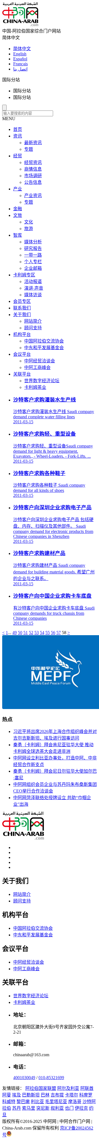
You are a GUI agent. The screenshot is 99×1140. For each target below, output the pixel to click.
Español (20, 58)
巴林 (45, 1095)
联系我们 (22, 308)
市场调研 (33, 175)
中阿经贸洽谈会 (39, 361)
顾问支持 (33, 327)
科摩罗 (85, 1095)
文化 (28, 222)
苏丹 (16, 1108)
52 (31, 632)
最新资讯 (33, 142)
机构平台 (22, 334)
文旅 (17, 215)
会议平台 (22, 354)
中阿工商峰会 (37, 367)
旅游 (28, 228)
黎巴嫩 (23, 1101)
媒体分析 (33, 241)
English (19, 54)
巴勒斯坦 (31, 1095)
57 (58, 632)
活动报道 (33, 281)
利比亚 (37, 1101)
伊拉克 (81, 1108)
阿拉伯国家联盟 (40, 1088)
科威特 (8, 1101)
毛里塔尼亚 (56, 1101)
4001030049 (24, 1077)
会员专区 (22, 301)
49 (14, 632)
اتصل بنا (20, 69)
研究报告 (33, 248)
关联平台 (22, 374)
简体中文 (22, 48)
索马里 (28, 1108)
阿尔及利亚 (68, 1088)
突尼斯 (43, 1108)
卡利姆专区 (24, 275)
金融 (17, 208)
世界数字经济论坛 (41, 380)
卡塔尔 (71, 1095)
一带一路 (33, 255)
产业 (17, 189)
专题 (28, 149)
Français (20, 63)
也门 (69, 1108)
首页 (17, 129)
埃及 (16, 1095)
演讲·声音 (33, 288)
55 (47, 632)
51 (25, 632)
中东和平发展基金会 (44, 347)
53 (36, 632)
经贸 (17, 155)
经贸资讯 (33, 162)
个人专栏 (33, 261)
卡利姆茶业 (35, 387)
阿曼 (6, 1095)
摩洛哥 (74, 1101)
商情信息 (33, 169)
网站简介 (33, 321)
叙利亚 (57, 1108)
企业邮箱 (33, 268)
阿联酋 (87, 1088)
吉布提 (57, 1095)
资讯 (17, 136)
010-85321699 (51, 1077)
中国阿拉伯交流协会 (44, 341)
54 (42, 632)
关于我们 (22, 314)
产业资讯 (33, 195)
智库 (17, 235)
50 (20, 632)
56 (53, 632)
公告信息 (33, 182)
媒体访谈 (33, 294)
